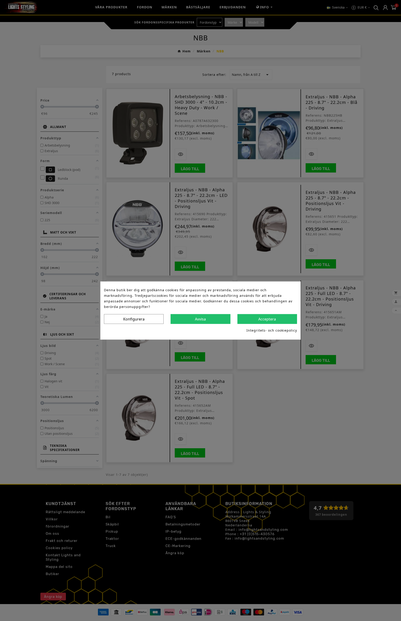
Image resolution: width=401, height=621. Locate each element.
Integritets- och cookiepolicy (271, 330)
